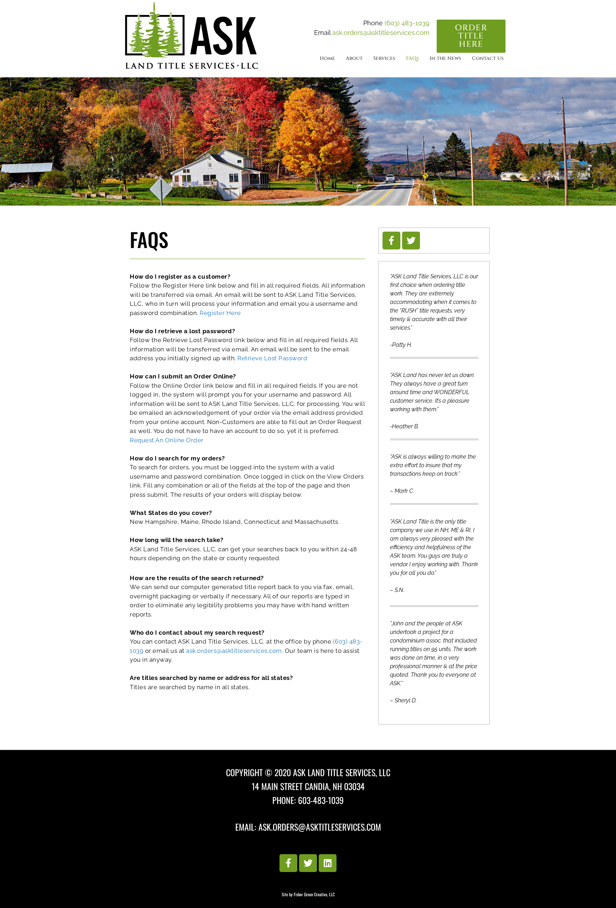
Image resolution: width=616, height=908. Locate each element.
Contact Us (488, 58)
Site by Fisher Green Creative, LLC (308, 894)
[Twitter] (411, 240)
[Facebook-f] (288, 863)
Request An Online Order (167, 440)
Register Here (220, 312)
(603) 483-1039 (407, 23)
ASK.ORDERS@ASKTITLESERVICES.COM (319, 826)
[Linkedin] (328, 863)
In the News (445, 58)
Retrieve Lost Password (272, 358)
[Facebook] (391, 240)
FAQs (412, 58)
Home (327, 58)
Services (384, 58)
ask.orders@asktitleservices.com (381, 32)
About (354, 58)
